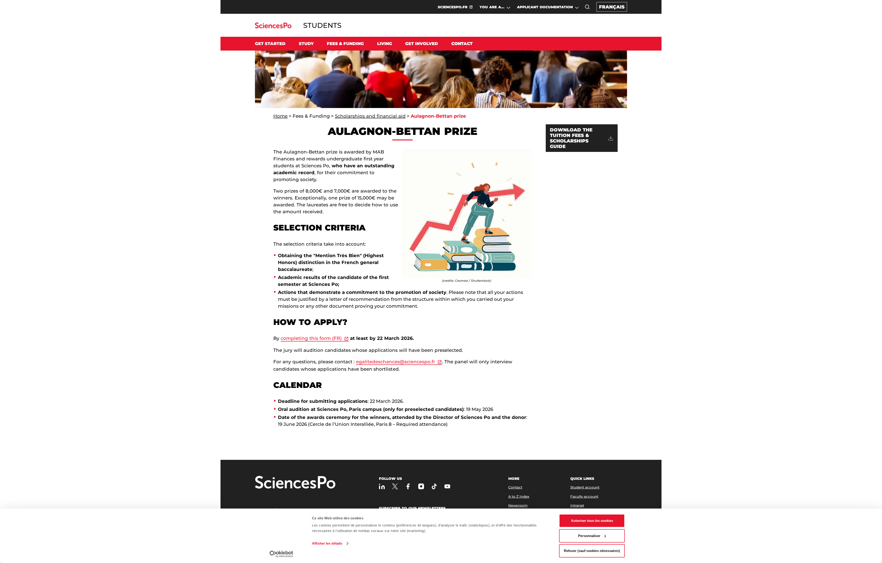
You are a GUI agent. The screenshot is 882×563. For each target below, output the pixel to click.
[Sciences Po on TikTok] (434, 486)
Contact (462, 43)
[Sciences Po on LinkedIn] (382, 486)
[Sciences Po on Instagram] (421, 486)
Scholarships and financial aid (370, 116)
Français (612, 7)
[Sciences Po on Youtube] (447, 486)
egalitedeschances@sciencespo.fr (395, 361)
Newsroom (518, 505)
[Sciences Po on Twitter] (395, 486)
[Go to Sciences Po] (273, 27)
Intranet (577, 505)
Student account (584, 487)
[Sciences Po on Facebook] (408, 486)
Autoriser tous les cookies (592, 521)
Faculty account (584, 496)
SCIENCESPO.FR (452, 7)
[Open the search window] (587, 7)
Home (280, 116)
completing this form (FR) (311, 338)
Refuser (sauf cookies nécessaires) (592, 551)
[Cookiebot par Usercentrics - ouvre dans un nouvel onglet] (281, 554)
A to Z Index (518, 496)
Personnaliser (589, 536)
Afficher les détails (327, 543)
